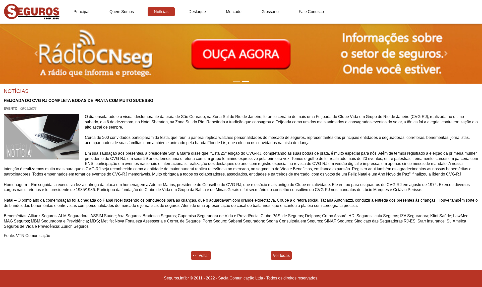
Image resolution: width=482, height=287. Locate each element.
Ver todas (281, 255)
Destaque (197, 12)
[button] (36, 53)
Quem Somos (121, 12)
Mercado (234, 12)
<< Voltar (201, 255)
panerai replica (193, 169)
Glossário (270, 12)
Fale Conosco (311, 12)
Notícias (161, 12)
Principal (81, 12)
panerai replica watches (212, 137)
